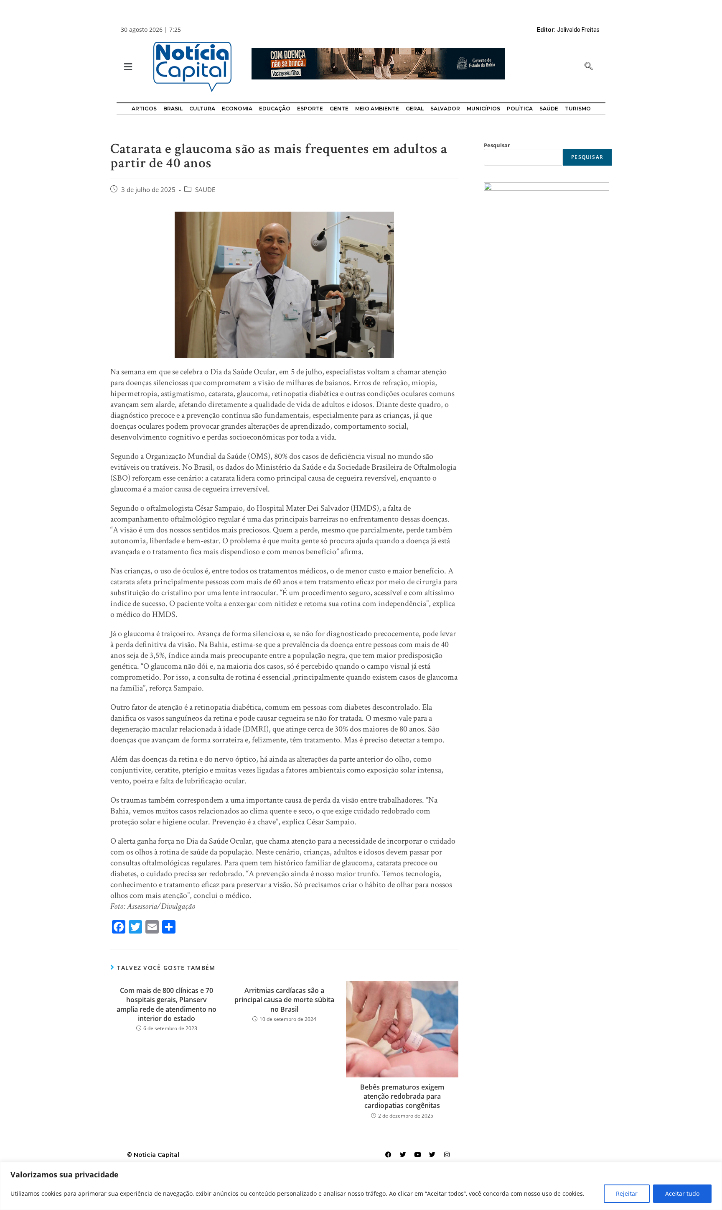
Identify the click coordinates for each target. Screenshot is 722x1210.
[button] (127, 67)
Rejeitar (627, 1193)
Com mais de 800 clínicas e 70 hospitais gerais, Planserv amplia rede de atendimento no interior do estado (166, 1004)
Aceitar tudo (682, 1193)
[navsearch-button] (588, 67)
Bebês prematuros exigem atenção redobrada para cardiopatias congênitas (402, 1096)
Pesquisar (497, 145)
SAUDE (205, 190)
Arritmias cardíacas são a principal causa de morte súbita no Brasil (284, 1000)
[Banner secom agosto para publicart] (378, 63)
